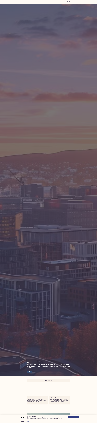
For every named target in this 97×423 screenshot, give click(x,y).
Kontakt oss (29, 371)
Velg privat (52, 403)
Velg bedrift (29, 403)
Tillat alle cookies (73, 416)
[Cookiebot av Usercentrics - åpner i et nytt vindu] (22, 421)
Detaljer (28, 421)
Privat (46, 380)
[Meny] (69, 2)
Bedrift (49, 380)
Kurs (51, 380)
